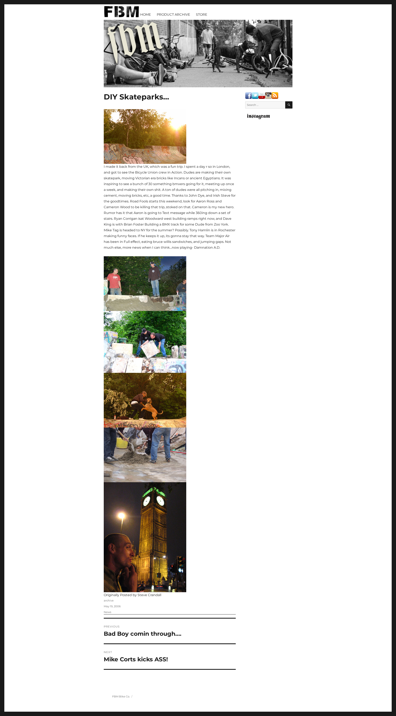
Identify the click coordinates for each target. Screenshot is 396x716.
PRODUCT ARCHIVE (173, 15)
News (107, 612)
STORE (201, 15)
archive (109, 600)
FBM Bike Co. (121, 696)
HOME (145, 15)
